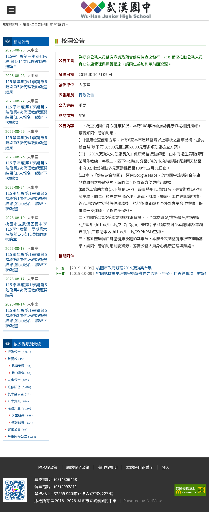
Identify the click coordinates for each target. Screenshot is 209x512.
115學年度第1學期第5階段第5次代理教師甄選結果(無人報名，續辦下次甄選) (26, 261)
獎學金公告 (19, 394)
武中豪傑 (21, 372)
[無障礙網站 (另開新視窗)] (190, 490)
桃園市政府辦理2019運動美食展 (110, 268)
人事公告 (18, 379)
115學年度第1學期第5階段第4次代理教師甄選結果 (26, 290)
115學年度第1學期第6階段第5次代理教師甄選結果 (26, 87)
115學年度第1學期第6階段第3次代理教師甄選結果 (26, 143)
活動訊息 (19, 408)
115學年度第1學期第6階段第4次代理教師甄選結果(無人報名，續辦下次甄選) (26, 114)
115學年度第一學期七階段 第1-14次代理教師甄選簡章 (26, 61)
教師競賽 (22, 422)
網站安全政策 (77, 467)
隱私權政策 (48, 467)
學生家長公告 (23, 436)
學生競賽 (22, 415)
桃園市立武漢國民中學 (96, 500)
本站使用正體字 (139, 467)
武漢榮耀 (21, 365)
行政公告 (19, 351)
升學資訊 (18, 400)
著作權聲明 (108, 467)
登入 (166, 467)
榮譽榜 (17, 358)
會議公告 (17, 429)
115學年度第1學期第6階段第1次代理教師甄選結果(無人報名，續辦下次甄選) (26, 200)
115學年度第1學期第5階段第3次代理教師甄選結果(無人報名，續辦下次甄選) (26, 317)
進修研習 (19, 386)
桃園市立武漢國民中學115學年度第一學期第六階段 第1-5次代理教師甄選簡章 (26, 231)
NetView (154, 500)
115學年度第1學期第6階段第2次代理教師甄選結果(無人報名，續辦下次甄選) (26, 170)
